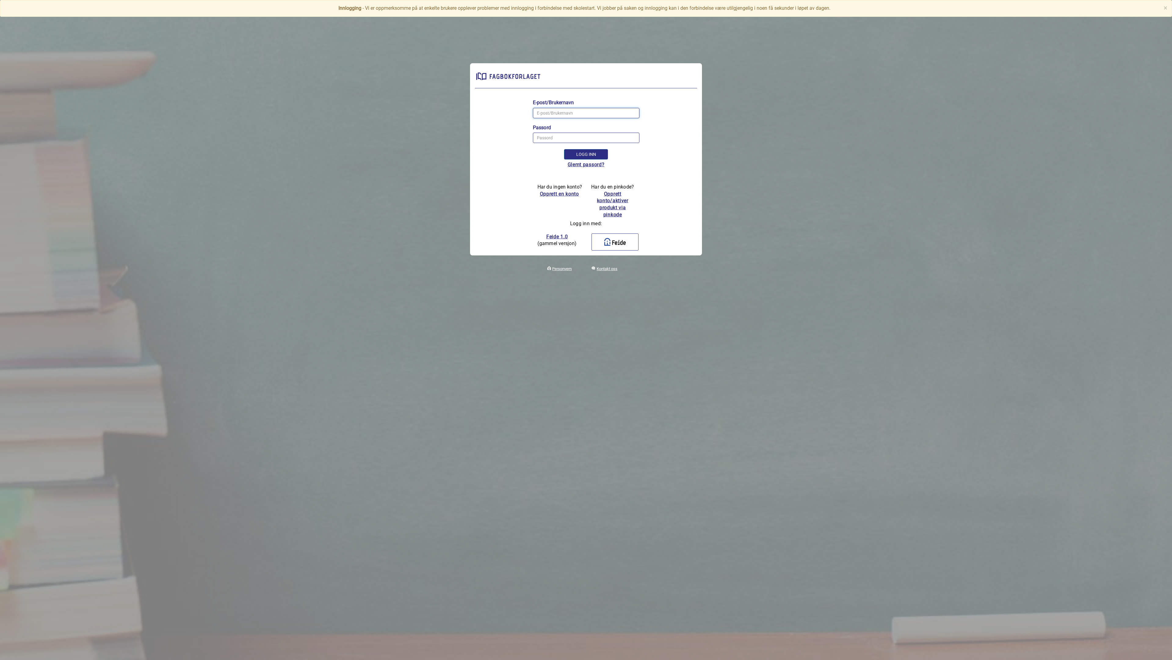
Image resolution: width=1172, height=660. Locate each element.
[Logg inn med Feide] (614, 242)
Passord (542, 127)
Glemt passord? (586, 164)
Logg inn (586, 154)
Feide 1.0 (557, 237)
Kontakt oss (607, 268)
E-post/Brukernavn (553, 102)
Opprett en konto (559, 194)
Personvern (562, 268)
